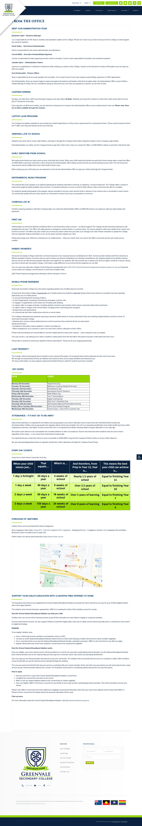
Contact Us (135, 10)
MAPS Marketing (116, 821)
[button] (139, 457)
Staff (86, 3)
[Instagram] (134, 3)
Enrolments (124, 10)
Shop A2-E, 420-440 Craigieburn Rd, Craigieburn (52, 530)
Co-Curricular (98, 10)
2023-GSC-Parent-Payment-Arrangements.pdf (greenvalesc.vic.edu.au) (94, 267)
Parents (75, 3)
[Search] (139, 3)
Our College (77, 10)
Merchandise (124, 821)
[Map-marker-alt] (121, 3)
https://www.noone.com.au (53, 537)
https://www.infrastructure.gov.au (77, 700)
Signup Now (90, 762)
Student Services (111, 10)
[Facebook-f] (130, 3)
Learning (87, 10)
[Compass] (125, 3)
